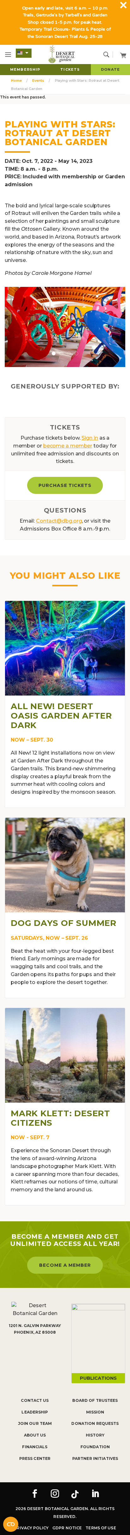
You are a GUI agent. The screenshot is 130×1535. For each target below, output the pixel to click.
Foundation (95, 1446)
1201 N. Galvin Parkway (35, 1325)
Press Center (34, 1458)
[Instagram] (55, 1494)
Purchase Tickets (65, 485)
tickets (70, 69)
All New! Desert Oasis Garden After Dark (61, 715)
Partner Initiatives (95, 1458)
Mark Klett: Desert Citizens (60, 1118)
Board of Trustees (95, 1400)
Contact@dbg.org (59, 521)
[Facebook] (34, 1494)
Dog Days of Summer (63, 923)
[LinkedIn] (95, 1494)
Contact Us (35, 1400)
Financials (34, 1446)
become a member (67, 446)
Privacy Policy (31, 1528)
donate (110, 69)
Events (38, 80)
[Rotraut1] (65, 326)
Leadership (34, 1412)
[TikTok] (75, 1494)
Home (16, 80)
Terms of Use (101, 1528)
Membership (25, 69)
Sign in (89, 438)
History (95, 1435)
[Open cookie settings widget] (10, 1524)
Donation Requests (95, 1423)
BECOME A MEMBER (65, 1265)
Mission (95, 1412)
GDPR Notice (67, 1528)
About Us (35, 1435)
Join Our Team (35, 1423)
